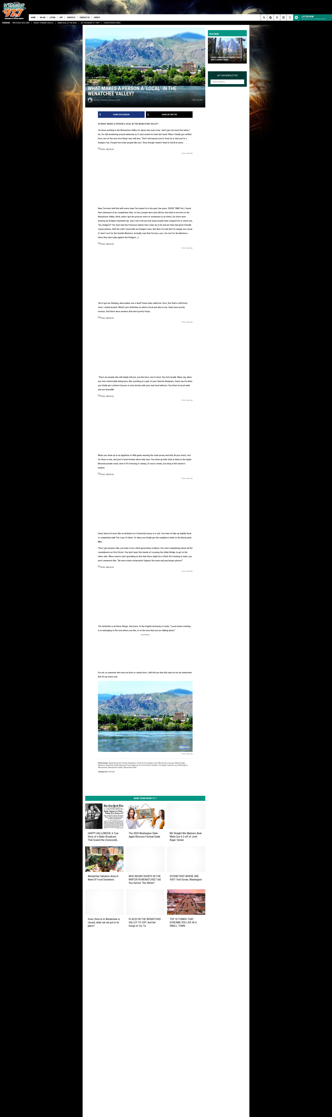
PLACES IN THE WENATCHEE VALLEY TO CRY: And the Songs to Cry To (145, 922)
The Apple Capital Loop (167, 765)
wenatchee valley (115, 767)
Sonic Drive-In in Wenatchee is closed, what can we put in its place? (104, 922)
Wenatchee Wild (129, 767)
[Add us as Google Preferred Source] (270, 17)
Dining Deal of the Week (67, 23)
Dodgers (149, 763)
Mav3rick (97, 100)
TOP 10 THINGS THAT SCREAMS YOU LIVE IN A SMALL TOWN (183, 922)
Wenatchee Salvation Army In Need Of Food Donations (103, 878)
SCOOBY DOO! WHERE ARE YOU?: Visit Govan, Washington (186, 878)
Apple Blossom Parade (118, 763)
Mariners (101, 765)
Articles (112, 772)
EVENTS (97, 17)
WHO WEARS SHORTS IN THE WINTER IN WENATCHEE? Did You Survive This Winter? (145, 879)
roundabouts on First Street (139, 765)
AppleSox (132, 763)
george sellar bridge (176, 763)
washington (183, 765)
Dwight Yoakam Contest (44, 23)
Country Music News (112, 23)
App (61, 17)
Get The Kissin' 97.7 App (90, 23)
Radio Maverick (120, 765)
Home (33, 17)
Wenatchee (102, 767)
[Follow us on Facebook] (277, 17)
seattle (154, 765)
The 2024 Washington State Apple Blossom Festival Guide (144, 835)
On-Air (42, 17)
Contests (71, 17)
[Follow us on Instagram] (283, 17)
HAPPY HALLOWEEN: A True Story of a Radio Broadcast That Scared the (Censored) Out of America (103, 837)
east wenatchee (160, 763)
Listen (52, 17)
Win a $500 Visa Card (21, 23)
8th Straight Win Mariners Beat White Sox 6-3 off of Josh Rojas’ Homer (186, 837)
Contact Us (85, 17)
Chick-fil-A (141, 763)
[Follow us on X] (290, 17)
